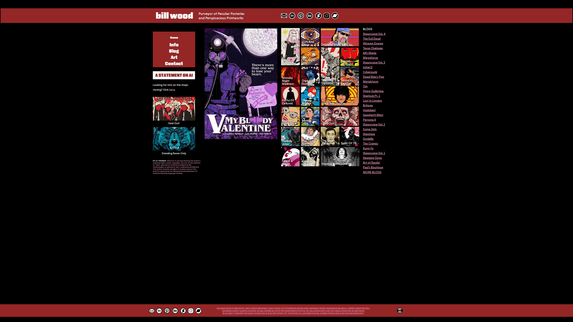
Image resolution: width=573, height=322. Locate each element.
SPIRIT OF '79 (284, 313)
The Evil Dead (372, 38)
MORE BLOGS (372, 172)
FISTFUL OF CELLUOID (308, 310)
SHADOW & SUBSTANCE (353, 310)
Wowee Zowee (373, 43)
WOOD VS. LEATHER (300, 313)
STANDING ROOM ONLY (297, 308)
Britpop (368, 105)
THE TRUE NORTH (288, 310)
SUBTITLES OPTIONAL (330, 310)
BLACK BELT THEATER (232, 313)
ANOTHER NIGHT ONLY (263, 308)
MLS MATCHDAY (224, 308)
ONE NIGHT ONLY (242, 308)
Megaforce (370, 57)
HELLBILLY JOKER (345, 308)
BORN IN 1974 (272, 310)
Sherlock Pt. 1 (371, 96)
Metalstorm (370, 81)
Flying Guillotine (373, 91)
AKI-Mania (369, 53)
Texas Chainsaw (373, 48)
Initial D (367, 67)
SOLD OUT (280, 308)
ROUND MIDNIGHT (355, 313)
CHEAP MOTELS (362, 308)
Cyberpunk (370, 72)
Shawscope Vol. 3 (374, 62)
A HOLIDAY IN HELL (255, 310)
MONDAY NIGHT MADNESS (323, 308)
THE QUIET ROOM (252, 313)
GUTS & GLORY (269, 313)
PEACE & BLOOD (337, 313)
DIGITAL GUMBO (320, 313)
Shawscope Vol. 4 (374, 34)
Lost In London (372, 100)
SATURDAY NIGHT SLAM (233, 310)
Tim (365, 86)
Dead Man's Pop (373, 77)
